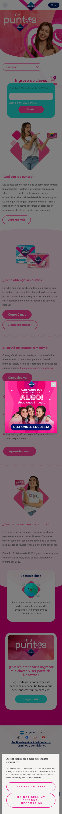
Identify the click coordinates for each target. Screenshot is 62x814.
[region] (30, 784)
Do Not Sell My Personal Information (31, 800)
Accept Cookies (31, 786)
